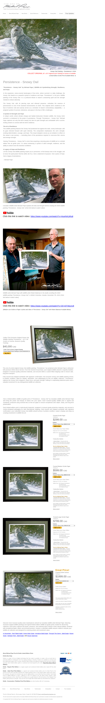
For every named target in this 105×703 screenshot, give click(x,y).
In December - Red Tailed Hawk (13, 633)
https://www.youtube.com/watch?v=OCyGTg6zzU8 (52, 306)
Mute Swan (30, 633)
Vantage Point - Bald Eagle (15, 636)
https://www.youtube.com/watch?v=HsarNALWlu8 (52, 216)
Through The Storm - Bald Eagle (59, 633)
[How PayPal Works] (66, 661)
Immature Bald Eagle (41, 633)
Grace (25, 633)
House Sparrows (32, 636)
